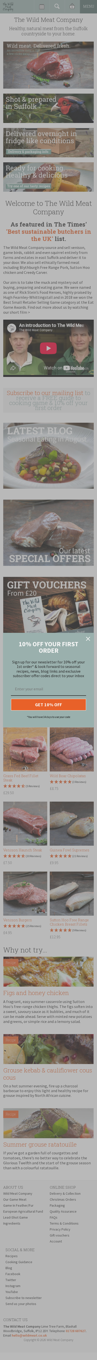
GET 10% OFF (48, 705)
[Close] (88, 639)
